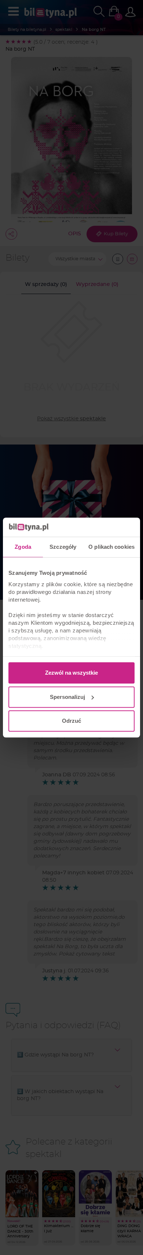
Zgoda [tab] (23, 547)
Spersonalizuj (67, 697)
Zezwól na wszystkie (71, 673)
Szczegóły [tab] (63, 547)
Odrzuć (71, 721)
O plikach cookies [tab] (111, 547)
